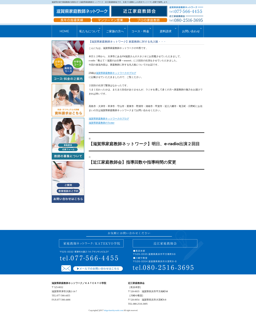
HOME (64, 31)
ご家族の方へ (115, 31)
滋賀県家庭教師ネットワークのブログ (116, 73)
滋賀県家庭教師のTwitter (101, 122)
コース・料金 (140, 31)
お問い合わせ (191, 31)
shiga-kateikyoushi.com (113, 310)
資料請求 (166, 31)
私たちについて (89, 31)
